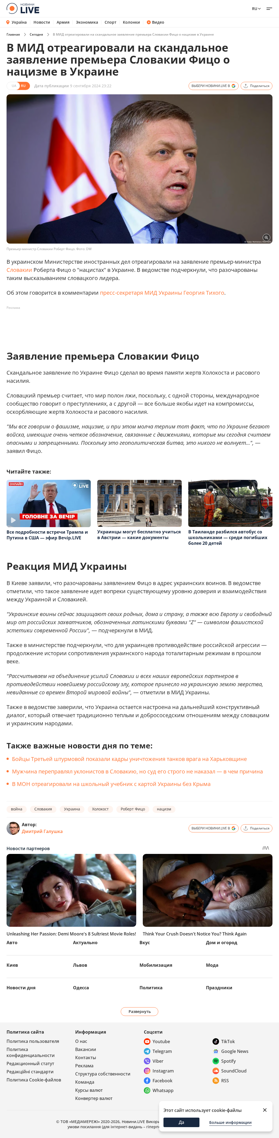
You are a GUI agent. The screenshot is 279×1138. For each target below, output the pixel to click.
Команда (84, 1082)
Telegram (162, 1051)
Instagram (163, 1071)
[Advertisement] (106, 324)
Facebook (162, 1081)
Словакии (19, 269)
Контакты (85, 1058)
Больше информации (230, 1122)
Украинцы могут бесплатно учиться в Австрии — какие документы (139, 534)
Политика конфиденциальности (31, 1052)
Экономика (87, 22)
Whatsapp (163, 1090)
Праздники (219, 988)
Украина (72, 808)
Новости (42, 22)
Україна (19, 22)
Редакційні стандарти (30, 1072)
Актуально (85, 943)
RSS (225, 1081)
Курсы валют (89, 1090)
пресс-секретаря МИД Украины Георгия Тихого (162, 292)
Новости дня (21, 988)
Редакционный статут (30, 1064)
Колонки (131, 22)
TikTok (228, 1041)
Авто (12, 943)
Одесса (81, 988)
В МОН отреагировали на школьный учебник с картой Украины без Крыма (111, 784)
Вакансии (85, 1049)
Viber (158, 1061)
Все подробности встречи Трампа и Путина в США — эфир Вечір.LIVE (47, 535)
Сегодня (36, 34)
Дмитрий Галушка (42, 831)
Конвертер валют (94, 1098)
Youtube (161, 1041)
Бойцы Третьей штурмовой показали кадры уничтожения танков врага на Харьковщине (129, 759)
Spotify (228, 1061)
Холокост (100, 808)
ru (254, 8)
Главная (13, 34)
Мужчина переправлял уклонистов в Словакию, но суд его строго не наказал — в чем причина (137, 771)
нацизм (164, 808)
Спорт (110, 22)
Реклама (84, 1066)
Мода (212, 965)
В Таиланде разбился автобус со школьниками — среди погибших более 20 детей (227, 537)
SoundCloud (234, 1071)
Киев (12, 965)
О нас (81, 1041)
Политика (151, 988)
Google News (234, 1051)
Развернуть (140, 1011)
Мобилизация (156, 965)
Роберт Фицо (133, 808)
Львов (80, 965)
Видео (158, 22)
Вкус (145, 943)
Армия (63, 22)
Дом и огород (221, 943)
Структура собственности (103, 1074)
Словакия (43, 808)
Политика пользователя (33, 1041)
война (16, 808)
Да (181, 1122)
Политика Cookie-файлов (34, 1080)
